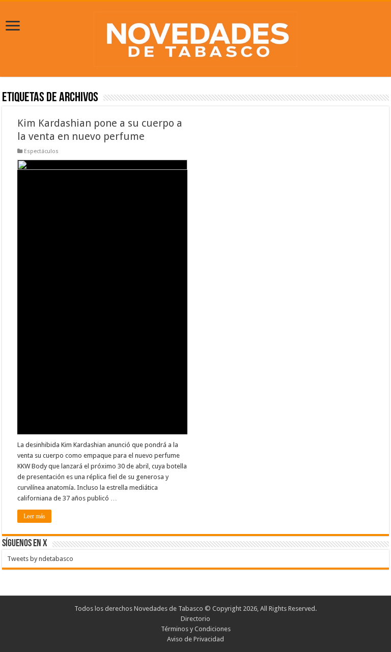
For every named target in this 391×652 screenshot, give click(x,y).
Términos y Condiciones (196, 629)
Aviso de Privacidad (195, 639)
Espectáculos (41, 151)
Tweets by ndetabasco (40, 558)
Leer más (34, 516)
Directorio (195, 619)
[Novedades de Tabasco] (195, 37)
